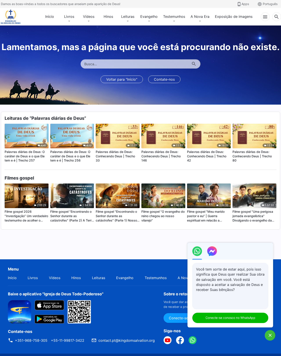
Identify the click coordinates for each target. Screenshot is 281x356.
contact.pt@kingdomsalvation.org (126, 340)
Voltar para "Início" (121, 79)
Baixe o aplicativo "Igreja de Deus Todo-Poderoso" (55, 294)
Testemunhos (174, 16)
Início (49, 16)
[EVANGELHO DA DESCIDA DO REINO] (13, 16)
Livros (69, 16)
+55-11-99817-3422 (67, 340)
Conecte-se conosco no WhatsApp (230, 318)
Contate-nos (164, 79)
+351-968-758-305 (31, 340)
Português (270, 4)
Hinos (108, 16)
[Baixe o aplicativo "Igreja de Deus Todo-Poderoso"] (19, 311)
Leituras (127, 16)
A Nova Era (200, 16)
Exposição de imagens (233, 16)
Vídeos (88, 16)
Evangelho (149, 16)
